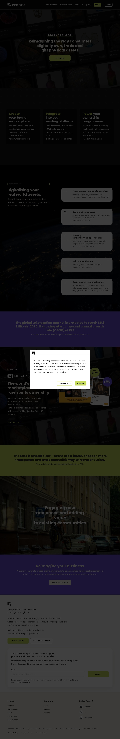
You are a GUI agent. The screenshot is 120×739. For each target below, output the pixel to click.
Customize (63, 383)
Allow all (80, 383)
